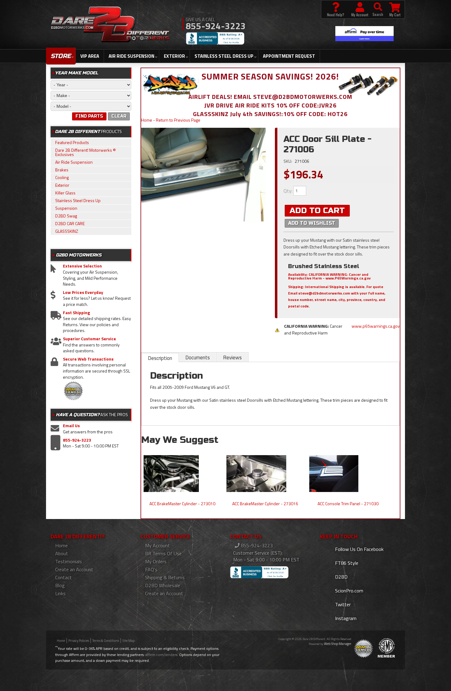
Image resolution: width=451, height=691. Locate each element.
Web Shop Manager (337, 643)
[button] (378, 9)
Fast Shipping (76, 313)
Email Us (71, 426)
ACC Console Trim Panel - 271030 (348, 503)
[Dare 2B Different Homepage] (110, 25)
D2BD (341, 576)
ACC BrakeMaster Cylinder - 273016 (265, 503)
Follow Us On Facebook (359, 549)
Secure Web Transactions (88, 359)
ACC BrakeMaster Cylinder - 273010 (182, 503)
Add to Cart (317, 210)
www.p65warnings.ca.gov (376, 326)
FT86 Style (346, 563)
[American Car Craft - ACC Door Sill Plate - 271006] (203, 174)
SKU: (288, 161)
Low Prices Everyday (83, 292)
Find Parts (89, 116)
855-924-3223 (77, 440)
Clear (118, 116)
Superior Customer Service (89, 339)
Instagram (345, 618)
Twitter (342, 604)
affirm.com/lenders (161, 655)
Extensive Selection (82, 266)
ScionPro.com (348, 590)
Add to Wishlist (311, 223)
